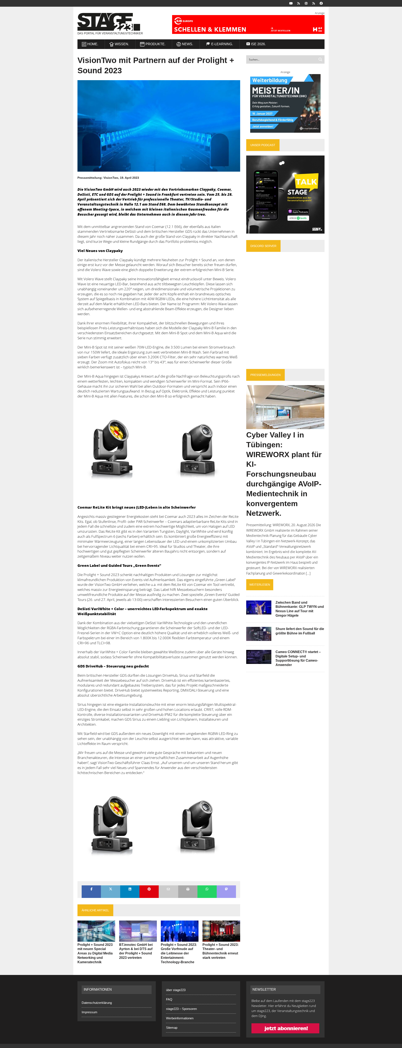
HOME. (92, 44)
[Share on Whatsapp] (207, 889)
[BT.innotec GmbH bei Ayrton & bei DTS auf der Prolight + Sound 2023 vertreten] (138, 938)
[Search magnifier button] (320, 59)
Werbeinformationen (179, 1018)
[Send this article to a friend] (168, 889)
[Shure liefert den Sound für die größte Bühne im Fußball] (258, 638)
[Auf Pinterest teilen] (149, 889)
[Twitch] (313, 3)
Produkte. (155, 44)
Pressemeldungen (265, 375)
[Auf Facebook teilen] (91, 889)
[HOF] (243, 24)
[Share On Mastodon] (226, 889)
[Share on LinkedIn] (129, 889)
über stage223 (176, 990)
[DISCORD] (298, 3)
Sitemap (171, 1027)
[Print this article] (187, 889)
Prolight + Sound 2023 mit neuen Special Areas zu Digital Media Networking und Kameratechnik (95, 953)
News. (187, 44)
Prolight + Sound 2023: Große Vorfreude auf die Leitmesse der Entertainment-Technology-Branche (179, 953)
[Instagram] (306, 3)
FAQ (169, 999)
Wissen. (122, 44)
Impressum (89, 1012)
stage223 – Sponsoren (181, 1009)
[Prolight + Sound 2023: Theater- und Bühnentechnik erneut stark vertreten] (221, 938)
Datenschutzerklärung (97, 1002)
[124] (158, 452)
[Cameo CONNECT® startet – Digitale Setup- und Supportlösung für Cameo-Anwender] (258, 661)
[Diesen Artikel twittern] (110, 889)
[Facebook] (321, 3)
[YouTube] (291, 3)
